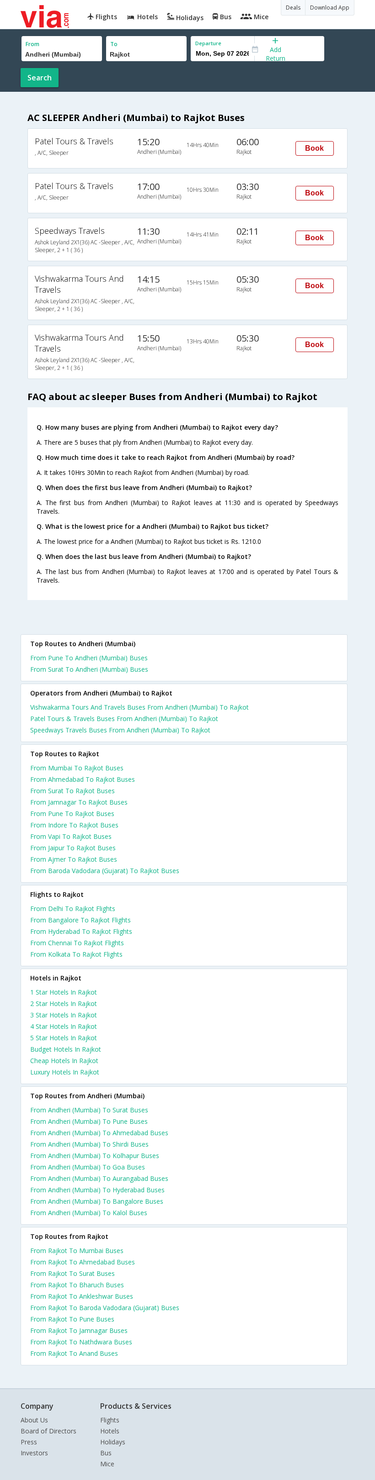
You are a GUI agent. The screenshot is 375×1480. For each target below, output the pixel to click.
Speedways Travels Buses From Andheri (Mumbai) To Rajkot (120, 730)
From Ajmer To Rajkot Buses (73, 859)
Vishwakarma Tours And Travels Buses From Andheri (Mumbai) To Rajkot (139, 707)
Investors (34, 1452)
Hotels (109, 1431)
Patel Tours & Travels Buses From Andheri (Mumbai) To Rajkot (124, 718)
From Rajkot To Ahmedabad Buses (82, 1262)
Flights (109, 1420)
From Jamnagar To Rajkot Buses (79, 802)
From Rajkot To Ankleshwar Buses (81, 1296)
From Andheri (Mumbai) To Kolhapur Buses (94, 1155)
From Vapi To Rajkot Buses (71, 836)
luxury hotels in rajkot (64, 1072)
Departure (208, 43)
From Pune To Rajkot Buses (72, 813)
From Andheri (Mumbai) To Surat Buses (89, 1110)
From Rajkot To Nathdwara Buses (81, 1342)
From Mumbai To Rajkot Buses (76, 768)
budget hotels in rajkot (65, 1049)
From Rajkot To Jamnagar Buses (79, 1330)
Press (29, 1442)
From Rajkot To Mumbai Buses (76, 1250)
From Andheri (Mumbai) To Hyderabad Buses (97, 1189)
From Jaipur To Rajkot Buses (73, 847)
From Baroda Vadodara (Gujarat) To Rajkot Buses (104, 870)
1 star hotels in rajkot (63, 992)
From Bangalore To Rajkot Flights (80, 920)
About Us (34, 1420)
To (114, 44)
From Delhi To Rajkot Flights (72, 908)
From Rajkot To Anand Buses (74, 1353)
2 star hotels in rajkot (63, 1003)
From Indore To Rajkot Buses (74, 825)
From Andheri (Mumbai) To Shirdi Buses (89, 1144)
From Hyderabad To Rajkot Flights (81, 931)
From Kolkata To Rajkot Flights (76, 954)
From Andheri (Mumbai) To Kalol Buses (88, 1212)
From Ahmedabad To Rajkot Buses (82, 779)
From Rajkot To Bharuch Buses (77, 1284)
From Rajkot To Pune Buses (72, 1319)
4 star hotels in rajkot (63, 1026)
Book (314, 148)
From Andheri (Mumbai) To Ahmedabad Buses (99, 1132)
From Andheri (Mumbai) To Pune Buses (89, 1121)
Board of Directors (48, 1431)
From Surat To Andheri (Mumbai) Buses (89, 669)
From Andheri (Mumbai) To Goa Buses (87, 1167)
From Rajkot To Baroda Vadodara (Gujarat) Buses (104, 1307)
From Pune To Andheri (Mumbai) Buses (89, 657)
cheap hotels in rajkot (64, 1060)
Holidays (112, 1442)
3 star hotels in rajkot (63, 1015)
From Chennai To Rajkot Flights (77, 942)
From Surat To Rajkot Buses (72, 790)
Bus (106, 1452)
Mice (107, 1463)
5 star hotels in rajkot (63, 1037)
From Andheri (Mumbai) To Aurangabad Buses (99, 1178)
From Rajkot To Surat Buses (72, 1273)
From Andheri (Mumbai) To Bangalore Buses (96, 1201)
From (32, 44)
